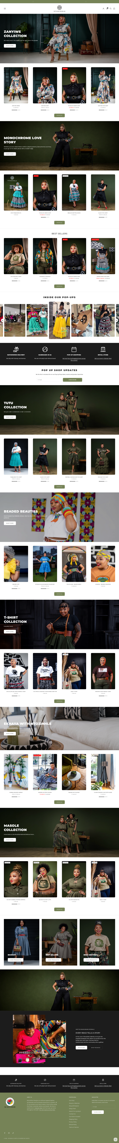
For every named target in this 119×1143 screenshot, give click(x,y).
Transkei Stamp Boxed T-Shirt (103, 691)
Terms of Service (74, 1127)
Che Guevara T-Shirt (16, 276)
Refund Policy (73, 1124)
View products (15, 960)
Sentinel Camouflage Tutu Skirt (74, 477)
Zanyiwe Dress (16, 105)
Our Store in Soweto (74, 1116)
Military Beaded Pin (74, 899)
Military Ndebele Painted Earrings (16, 899)
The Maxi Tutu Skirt (103, 477)
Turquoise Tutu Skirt (16, 477)
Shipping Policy (73, 1119)
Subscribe (72, 380)
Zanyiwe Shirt (45, 105)
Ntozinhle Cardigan (45, 276)
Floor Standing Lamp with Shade (103, 792)
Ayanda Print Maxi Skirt (103, 276)
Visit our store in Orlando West (103, 358)
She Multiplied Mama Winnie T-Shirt (16, 691)
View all (59, 115)
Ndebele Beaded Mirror (15, 792)
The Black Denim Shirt (74, 105)
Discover (81, 1047)
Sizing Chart (72, 1108)
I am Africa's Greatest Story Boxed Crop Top (45, 691)
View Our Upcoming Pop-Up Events (59, 1)
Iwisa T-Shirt (74, 691)
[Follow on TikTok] (13, 1133)
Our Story (71, 1100)
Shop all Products (74, 1106)
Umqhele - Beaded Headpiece (103, 584)
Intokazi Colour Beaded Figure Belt (45, 584)
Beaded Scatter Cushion (45, 792)
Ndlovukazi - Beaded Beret (74, 584)
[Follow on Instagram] (9, 1133)
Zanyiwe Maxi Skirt (103, 105)
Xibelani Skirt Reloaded (74, 212)
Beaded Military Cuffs (45, 899)
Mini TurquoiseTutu (16, 212)
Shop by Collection (74, 1103)
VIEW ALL (59, 286)
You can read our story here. (47, 1110)
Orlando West (38, 1108)
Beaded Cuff (16, 584)
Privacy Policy (73, 1122)
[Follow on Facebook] (5, 1133)
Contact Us (72, 1114)
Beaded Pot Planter (74, 792)
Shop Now (10, 46)
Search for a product (75, 1111)
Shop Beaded (95, 1047)
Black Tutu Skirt (103, 212)
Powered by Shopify (24, 1138)
